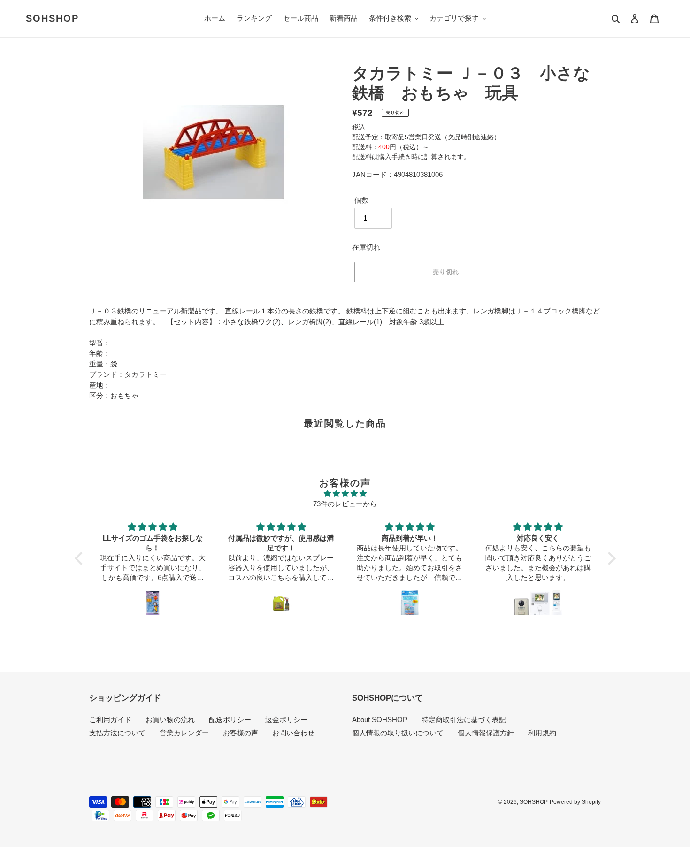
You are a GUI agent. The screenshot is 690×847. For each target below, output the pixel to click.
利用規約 (542, 733)
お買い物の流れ (170, 720)
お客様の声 (240, 733)
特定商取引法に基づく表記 (464, 720)
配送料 (362, 156)
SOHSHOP (52, 18)
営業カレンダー (184, 733)
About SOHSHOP (379, 720)
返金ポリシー (286, 720)
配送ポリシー (230, 720)
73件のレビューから (345, 504)
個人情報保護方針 (486, 733)
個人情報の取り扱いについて (398, 733)
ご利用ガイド (110, 720)
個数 (361, 200)
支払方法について (117, 733)
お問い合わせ (293, 733)
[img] (345, 493)
